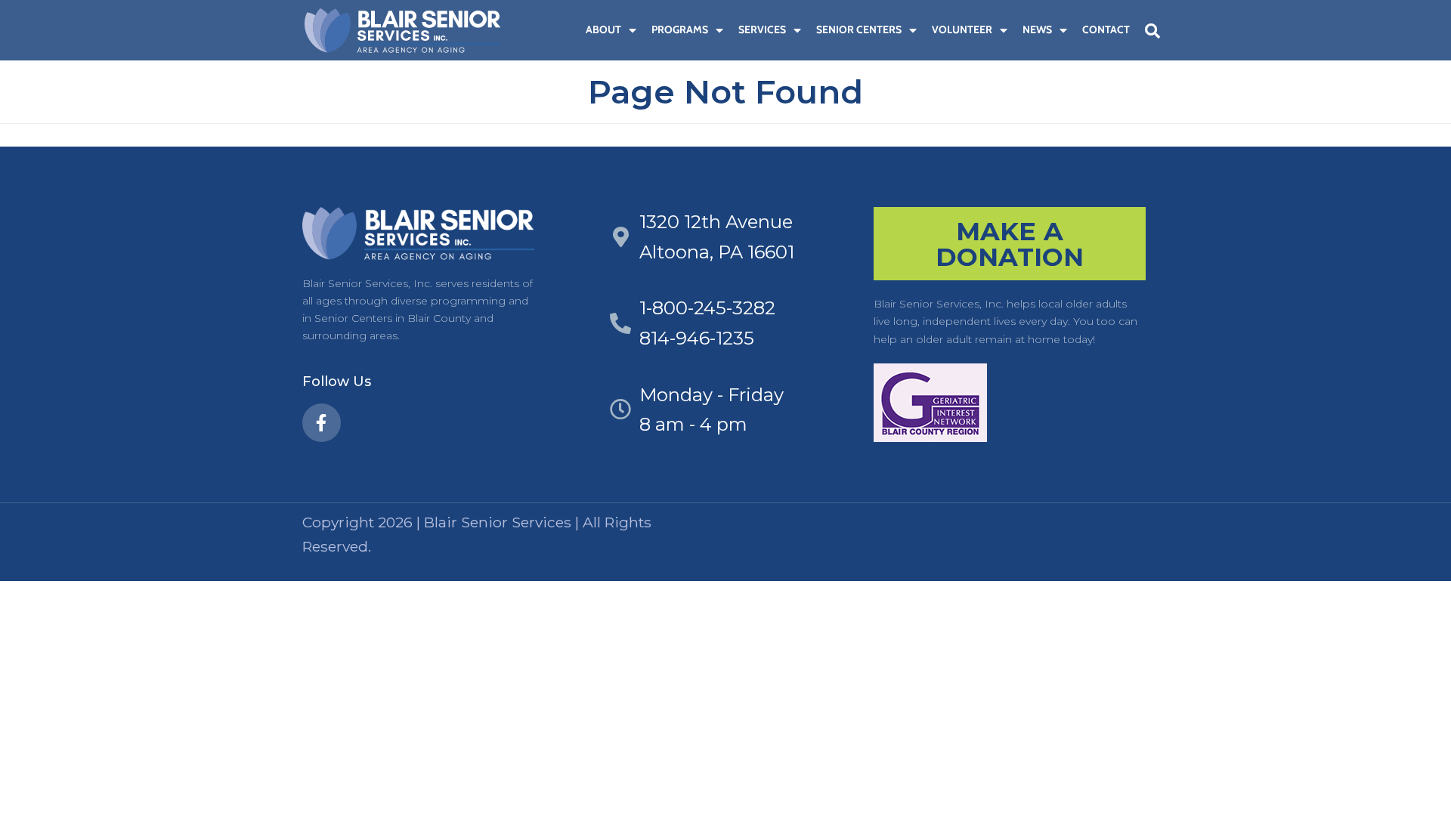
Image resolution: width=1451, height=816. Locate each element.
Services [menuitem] (762, 29)
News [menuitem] (1037, 29)
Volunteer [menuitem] (962, 29)
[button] (1152, 31)
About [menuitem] (603, 29)
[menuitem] (570, 30)
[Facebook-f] (321, 422)
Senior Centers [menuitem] (859, 29)
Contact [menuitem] (1106, 29)
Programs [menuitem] (679, 29)
